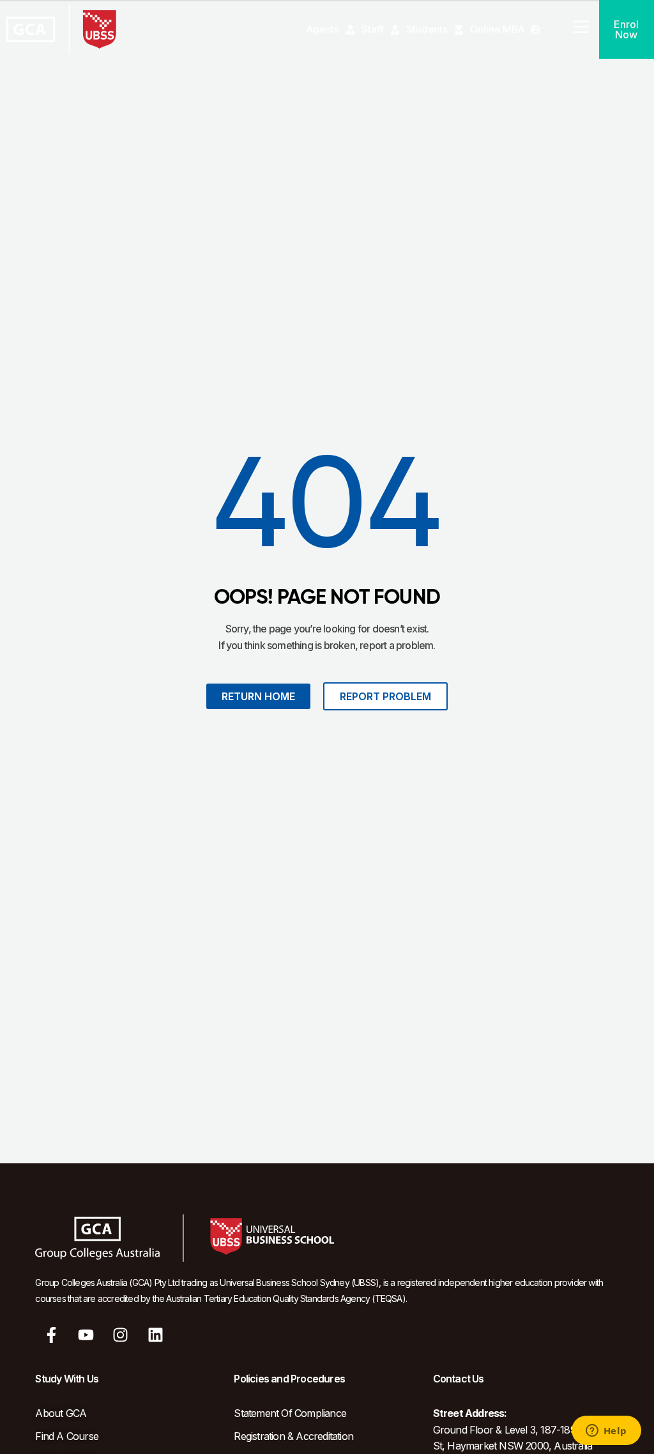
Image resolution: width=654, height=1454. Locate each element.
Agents (323, 29)
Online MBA (497, 29)
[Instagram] (121, 1335)
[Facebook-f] (51, 1335)
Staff (372, 29)
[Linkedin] (155, 1335)
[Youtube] (86, 1335)
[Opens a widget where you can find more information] (606, 1432)
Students (427, 29)
